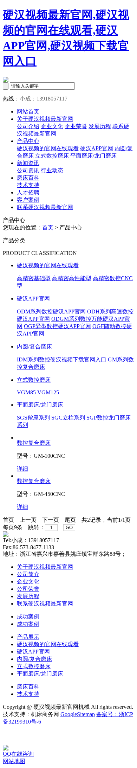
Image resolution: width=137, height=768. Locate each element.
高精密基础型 (34, 278)
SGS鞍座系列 (33, 418)
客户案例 (28, 200)
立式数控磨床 (52, 156)
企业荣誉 (76, 126)
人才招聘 (28, 192)
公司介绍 (28, 126)
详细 (22, 469)
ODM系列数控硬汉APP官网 (51, 311)
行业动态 (52, 170)
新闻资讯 (28, 163)
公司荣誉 (28, 589)
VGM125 (48, 392)
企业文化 (52, 126)
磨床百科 (28, 178)
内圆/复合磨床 (34, 347)
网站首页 (28, 112)
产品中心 (28, 141)
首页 (47, 227)
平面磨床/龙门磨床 (93, 156)
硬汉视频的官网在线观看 (48, 148)
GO (69, 527)
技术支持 (28, 185)
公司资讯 (28, 170)
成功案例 (28, 617)
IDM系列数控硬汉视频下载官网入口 (61, 359)
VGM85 (26, 392)
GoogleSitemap (77, 714)
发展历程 (100, 126)
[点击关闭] (3, 742)
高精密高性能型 (71, 278)
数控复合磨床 (34, 443)
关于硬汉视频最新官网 (45, 119)
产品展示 (28, 637)
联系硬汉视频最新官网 (45, 207)
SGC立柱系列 (68, 418)
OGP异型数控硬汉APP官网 (57, 326)
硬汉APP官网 (96, 148)
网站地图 (14, 761)
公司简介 (28, 574)
